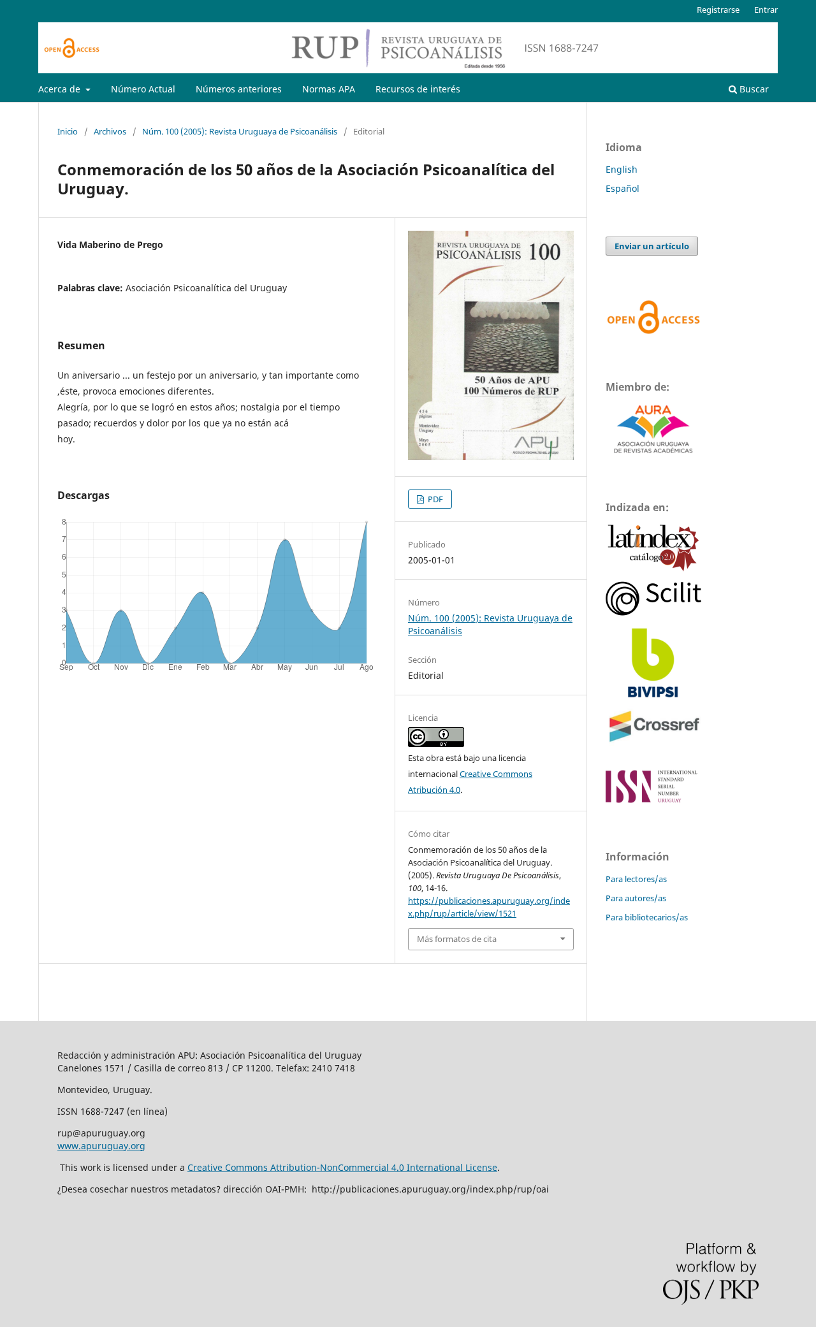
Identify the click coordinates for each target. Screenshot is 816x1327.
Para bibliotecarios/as (647, 917)
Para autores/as (636, 898)
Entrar (766, 9)
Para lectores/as (636, 879)
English (622, 169)
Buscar (753, 89)
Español (622, 188)
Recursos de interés (417, 89)
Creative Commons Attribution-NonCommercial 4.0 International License (342, 1167)
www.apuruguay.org (101, 1146)
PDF (434, 499)
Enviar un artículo (652, 246)
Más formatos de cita (457, 939)
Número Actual (143, 89)
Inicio (67, 131)
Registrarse (718, 9)
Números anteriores (239, 89)
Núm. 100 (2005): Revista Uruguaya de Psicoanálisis (239, 131)
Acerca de (60, 89)
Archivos (110, 131)
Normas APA (328, 89)
